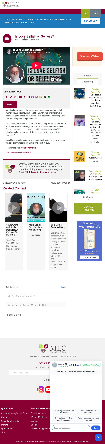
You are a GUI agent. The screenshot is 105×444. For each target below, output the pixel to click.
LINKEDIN (15, 97)
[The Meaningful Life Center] (10, 4)
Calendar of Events (10, 420)
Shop (3, 432)
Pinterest (24, 97)
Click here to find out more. (40, 172)
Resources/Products (41, 408)
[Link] (39, 305)
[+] (46, 305)
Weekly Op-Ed (95, 158)
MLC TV (18, 39)
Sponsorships (7, 428)
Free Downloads (38, 413)
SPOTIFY (49, 97)
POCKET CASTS (41, 97)
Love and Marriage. (28, 148)
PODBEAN (45, 97)
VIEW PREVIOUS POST (15, 183)
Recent (87, 76)
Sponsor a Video (89, 56)
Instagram (40, 390)
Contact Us (6, 417)
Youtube (20, 97)
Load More (88, 197)
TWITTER (10, 97)
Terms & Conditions (81, 441)
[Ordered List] (24, 305)
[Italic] (13, 305)
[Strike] (20, 305)
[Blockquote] (32, 305)
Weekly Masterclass (40, 417)
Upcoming (87, 82)
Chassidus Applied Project (43, 428)
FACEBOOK (6, 97)
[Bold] (9, 305)
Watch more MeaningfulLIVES (19, 153)
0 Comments (33, 39)
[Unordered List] (28, 305)
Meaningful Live (95, 177)
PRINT (10, 104)
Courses (34, 420)
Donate (4, 424)
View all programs (88, 208)
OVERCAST (36, 97)
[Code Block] (36, 305)
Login (95, 13)
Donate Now (90, 21)
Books (34, 424)
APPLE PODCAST (32, 97)
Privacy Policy (65, 441)
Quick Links (7, 408)
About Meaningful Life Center (15, 413)
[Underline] (16, 305)
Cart (85, 13)
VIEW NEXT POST (59, 183)
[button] (98, 437)
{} (43, 305)
